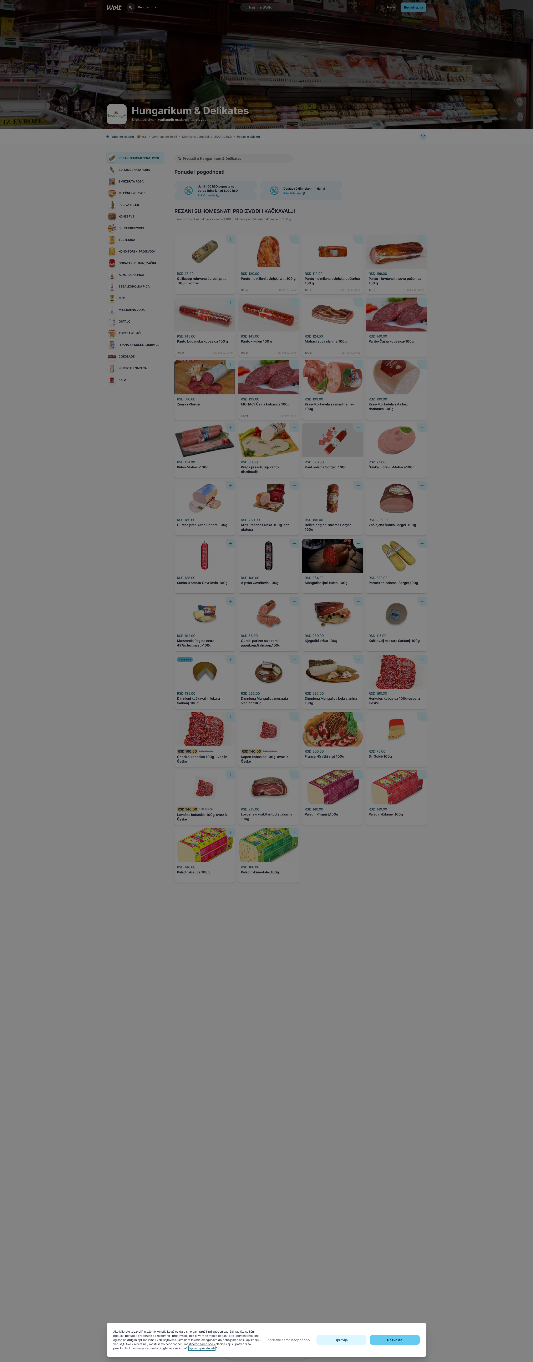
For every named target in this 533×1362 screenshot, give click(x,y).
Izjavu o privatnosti (202, 1348)
